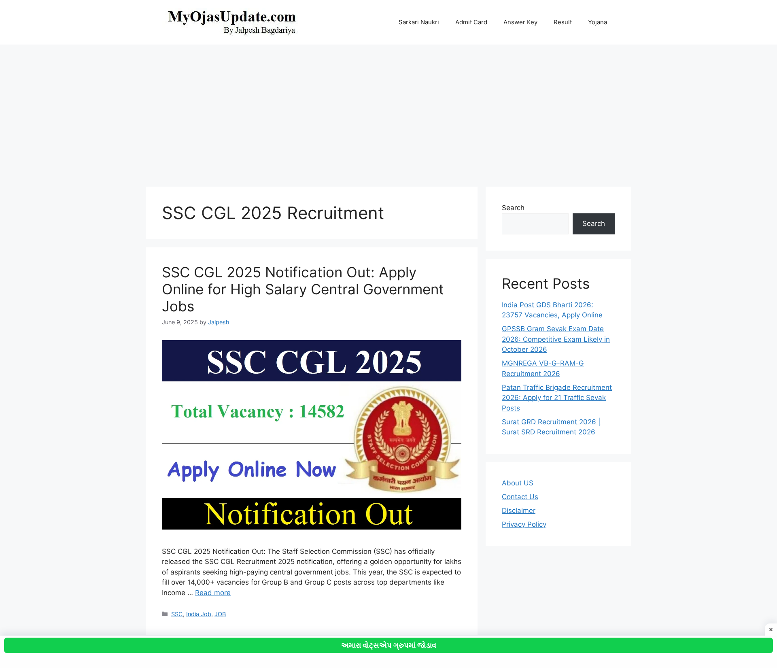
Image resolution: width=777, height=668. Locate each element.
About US (517, 483)
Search (513, 208)
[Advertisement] (388, 111)
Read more (213, 593)
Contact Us (520, 497)
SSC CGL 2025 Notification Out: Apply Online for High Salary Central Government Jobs (303, 289)
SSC (177, 614)
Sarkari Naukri (419, 22)
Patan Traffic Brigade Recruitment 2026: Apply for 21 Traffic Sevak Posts (557, 397)
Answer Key (520, 22)
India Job (198, 614)
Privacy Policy (524, 524)
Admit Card (471, 22)
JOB (220, 614)
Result (563, 22)
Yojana (597, 22)
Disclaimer (518, 510)
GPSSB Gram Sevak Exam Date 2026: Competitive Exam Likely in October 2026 (556, 339)
